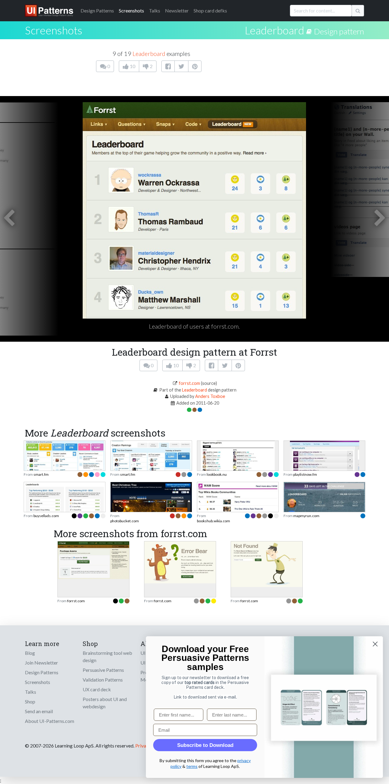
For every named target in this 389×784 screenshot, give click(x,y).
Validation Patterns (103, 679)
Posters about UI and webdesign (105, 702)
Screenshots (131, 10)
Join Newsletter (41, 662)
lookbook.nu (217, 474)
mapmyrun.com (306, 515)
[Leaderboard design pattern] (310, 30)
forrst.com (189, 383)
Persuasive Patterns (103, 670)
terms (192, 766)
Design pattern (339, 31)
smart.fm (41, 474)
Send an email (39, 711)
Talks (154, 10)
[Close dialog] (375, 644)
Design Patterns (41, 672)
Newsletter (177, 10)
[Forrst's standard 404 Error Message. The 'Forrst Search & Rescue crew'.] (266, 563)
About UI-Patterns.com (49, 721)
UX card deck (97, 689)
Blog (30, 653)
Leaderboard (274, 30)
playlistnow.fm (305, 474)
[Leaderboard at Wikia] (237, 509)
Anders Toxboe (210, 396)
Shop (30, 701)
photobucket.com (124, 521)
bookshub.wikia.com (213, 521)
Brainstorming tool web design (107, 656)
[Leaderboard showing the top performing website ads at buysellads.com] (64, 510)
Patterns (97, 10)
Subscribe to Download (205, 745)
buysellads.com (46, 515)
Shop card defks (210, 10)
